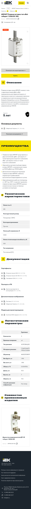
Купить (15, 75)
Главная (3, 8)
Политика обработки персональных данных (12, 480)
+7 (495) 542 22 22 (9, 492)
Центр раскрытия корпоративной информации (13, 475)
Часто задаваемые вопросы (8, 478)
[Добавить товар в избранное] (27, 30)
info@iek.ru (7, 497)
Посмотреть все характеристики (15, 70)
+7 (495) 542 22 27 (8, 495)
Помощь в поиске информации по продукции (12, 470)
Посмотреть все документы (13, 134)
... (8, 8)
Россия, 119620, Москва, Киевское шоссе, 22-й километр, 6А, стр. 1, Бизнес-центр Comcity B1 (16, 488)
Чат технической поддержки (8, 472)
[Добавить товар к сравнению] (27, 32)
